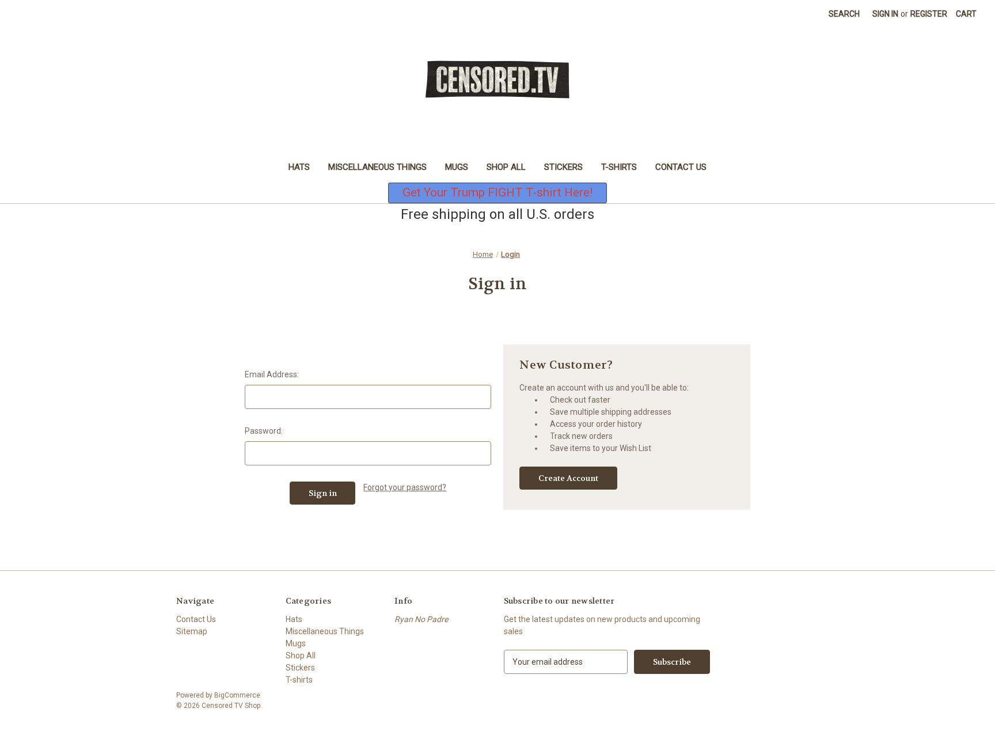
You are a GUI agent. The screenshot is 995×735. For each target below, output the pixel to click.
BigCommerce (237, 695)
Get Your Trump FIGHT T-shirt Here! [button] (497, 192)
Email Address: (272, 374)
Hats (299, 167)
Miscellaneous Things (377, 167)
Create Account (568, 478)
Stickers (563, 167)
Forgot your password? (404, 487)
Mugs (456, 167)
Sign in (885, 13)
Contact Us (681, 167)
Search (844, 13)
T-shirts (619, 167)
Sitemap (191, 631)
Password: (264, 430)
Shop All (506, 167)
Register (928, 13)
